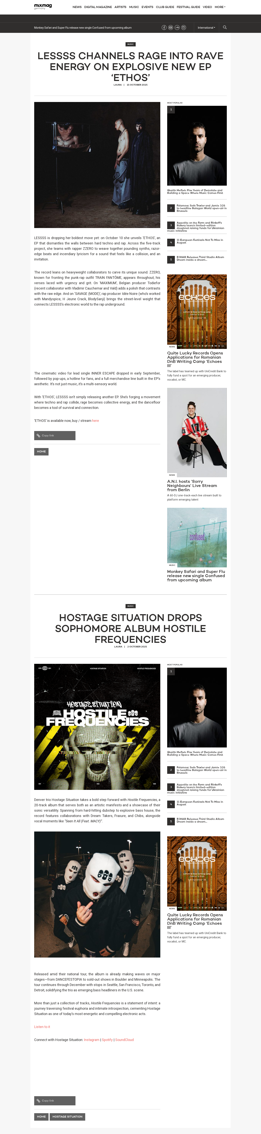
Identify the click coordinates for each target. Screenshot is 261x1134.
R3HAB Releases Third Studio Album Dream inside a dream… (197, 258)
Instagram (91, 1040)
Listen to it (42, 1027)
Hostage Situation (67, 1116)
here (95, 421)
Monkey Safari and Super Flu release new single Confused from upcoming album (83, 27)
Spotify (107, 1040)
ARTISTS (120, 7)
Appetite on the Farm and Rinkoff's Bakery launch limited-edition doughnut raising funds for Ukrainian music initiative (195, 227)
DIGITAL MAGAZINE (98, 7)
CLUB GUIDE (165, 7)
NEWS (77, 7)
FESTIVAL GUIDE (188, 7)
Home (41, 451)
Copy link (48, 435)
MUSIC (134, 7)
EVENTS (147, 7)
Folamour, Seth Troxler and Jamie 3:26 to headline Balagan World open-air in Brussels (198, 208)
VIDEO (207, 7)
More (219, 7)
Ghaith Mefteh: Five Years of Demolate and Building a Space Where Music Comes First (195, 151)
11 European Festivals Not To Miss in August (196, 241)
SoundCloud (124, 1040)
